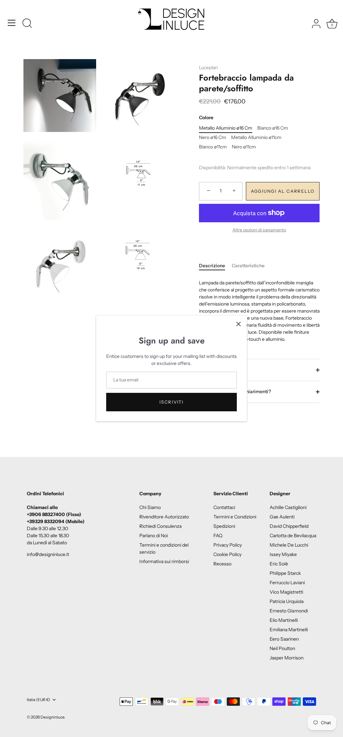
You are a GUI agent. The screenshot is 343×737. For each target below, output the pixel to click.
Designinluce (52, 717)
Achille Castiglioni (288, 507)
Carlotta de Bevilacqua (293, 536)
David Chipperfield (289, 526)
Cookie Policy (227, 554)
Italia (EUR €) (38, 699)
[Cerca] (27, 23)
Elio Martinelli (284, 620)
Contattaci (224, 507)
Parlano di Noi (153, 536)
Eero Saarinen (284, 639)
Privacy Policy (227, 545)
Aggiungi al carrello (283, 191)
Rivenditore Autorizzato (164, 517)
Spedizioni (220, 370)
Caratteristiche (248, 266)
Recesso (222, 564)
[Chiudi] (238, 324)
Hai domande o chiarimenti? (239, 391)
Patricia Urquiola (286, 601)
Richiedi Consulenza (160, 526)
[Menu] (11, 22)
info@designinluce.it (48, 554)
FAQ (217, 536)
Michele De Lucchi (289, 545)
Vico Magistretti (286, 592)
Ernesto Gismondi (289, 611)
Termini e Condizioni (234, 517)
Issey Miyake (283, 554)
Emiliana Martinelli (289, 630)
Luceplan (208, 67)
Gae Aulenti (282, 517)
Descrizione (212, 266)
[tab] (215, 265)
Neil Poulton (282, 648)
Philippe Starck (285, 573)
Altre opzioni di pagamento (259, 229)
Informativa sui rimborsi (164, 561)
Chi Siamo (150, 507)
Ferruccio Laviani (287, 583)
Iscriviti (171, 402)
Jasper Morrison (286, 658)
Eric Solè (279, 564)
